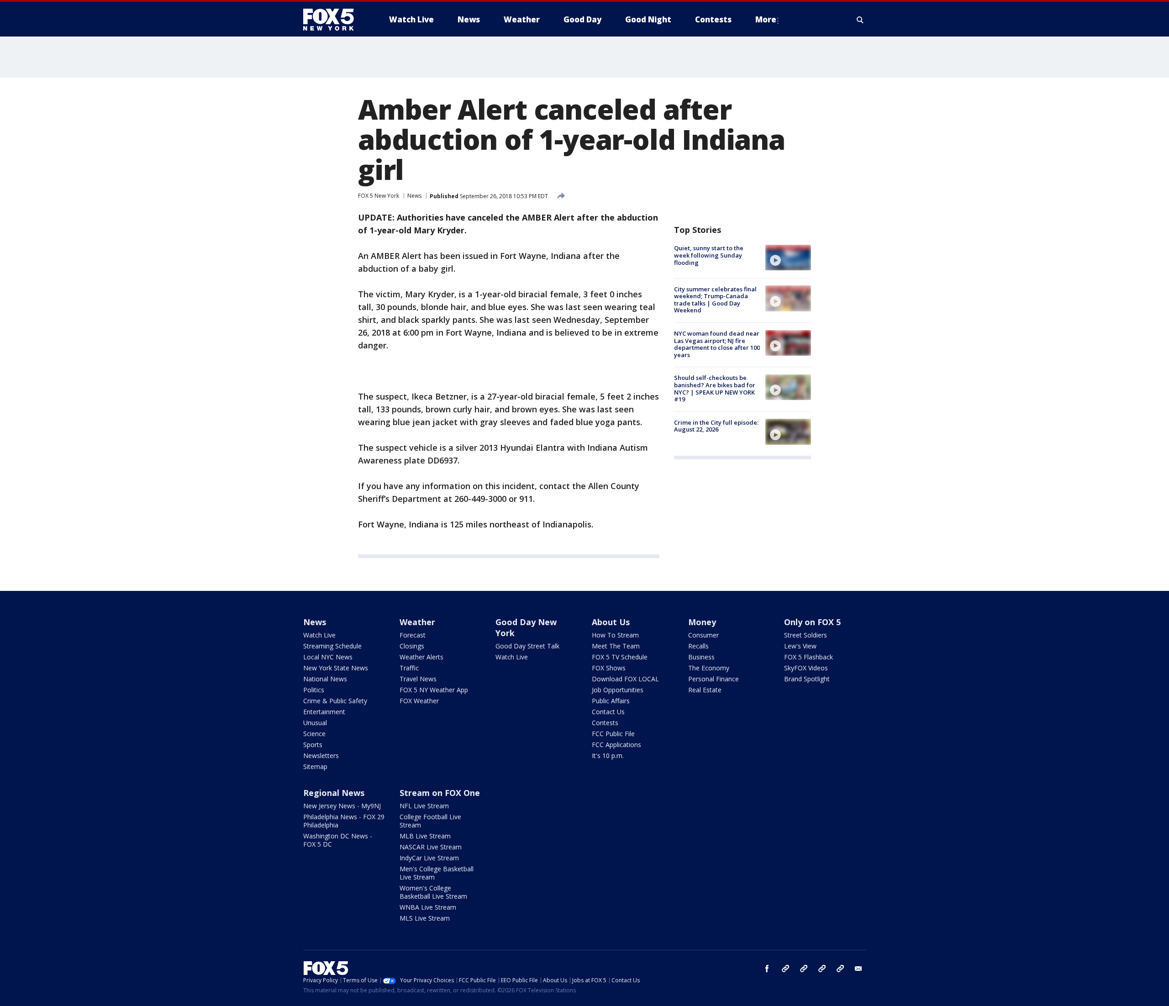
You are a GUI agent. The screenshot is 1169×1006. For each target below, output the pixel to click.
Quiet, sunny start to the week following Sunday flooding (708, 255)
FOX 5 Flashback (808, 657)
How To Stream (615, 635)
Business (701, 657)
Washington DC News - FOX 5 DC (337, 840)
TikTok (803, 968)
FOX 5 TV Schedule (620, 657)
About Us (611, 621)
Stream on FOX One (440, 792)
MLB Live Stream (425, 836)
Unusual (315, 722)
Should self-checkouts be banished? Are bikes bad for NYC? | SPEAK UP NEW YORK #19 (714, 388)
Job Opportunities (617, 689)
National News (325, 678)
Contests (605, 722)
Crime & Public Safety (335, 700)
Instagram (785, 968)
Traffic (409, 668)
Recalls (698, 646)
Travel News (418, 678)
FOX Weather (419, 700)
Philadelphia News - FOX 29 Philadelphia (343, 820)
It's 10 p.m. (608, 755)
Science (314, 733)
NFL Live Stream (424, 805)
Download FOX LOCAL (625, 678)
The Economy (708, 668)
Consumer (703, 635)
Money (702, 621)
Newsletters (321, 755)
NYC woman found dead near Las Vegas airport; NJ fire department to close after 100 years (717, 344)
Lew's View (800, 646)
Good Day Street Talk (527, 646)
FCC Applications (616, 744)
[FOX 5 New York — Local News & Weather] (333, 20)
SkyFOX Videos (806, 668)
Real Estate (704, 689)
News (414, 196)
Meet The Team (616, 646)
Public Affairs (611, 700)
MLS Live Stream (425, 918)
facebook (767, 968)
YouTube (822, 968)
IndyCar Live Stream (429, 857)
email (858, 968)
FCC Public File (613, 733)
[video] (788, 257)
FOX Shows (609, 668)
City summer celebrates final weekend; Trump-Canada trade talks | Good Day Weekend (715, 299)
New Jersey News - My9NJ (342, 805)
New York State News (335, 668)
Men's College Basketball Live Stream (437, 872)
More (765, 19)
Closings (412, 646)
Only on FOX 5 (812, 621)
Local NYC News (328, 657)
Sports (312, 744)
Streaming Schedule (332, 646)
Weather (417, 621)
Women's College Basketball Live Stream (433, 892)
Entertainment (324, 711)
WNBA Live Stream (428, 907)
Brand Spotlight (807, 678)
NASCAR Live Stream (431, 847)
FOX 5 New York (378, 196)
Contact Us (608, 711)
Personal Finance (713, 678)
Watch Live (319, 635)
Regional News (333, 792)
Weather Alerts (421, 657)
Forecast (413, 635)
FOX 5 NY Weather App (434, 689)
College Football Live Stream (430, 820)
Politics (313, 689)
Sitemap (315, 766)
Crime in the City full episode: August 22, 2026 (716, 425)
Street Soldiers (805, 635)
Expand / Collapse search (860, 19)
